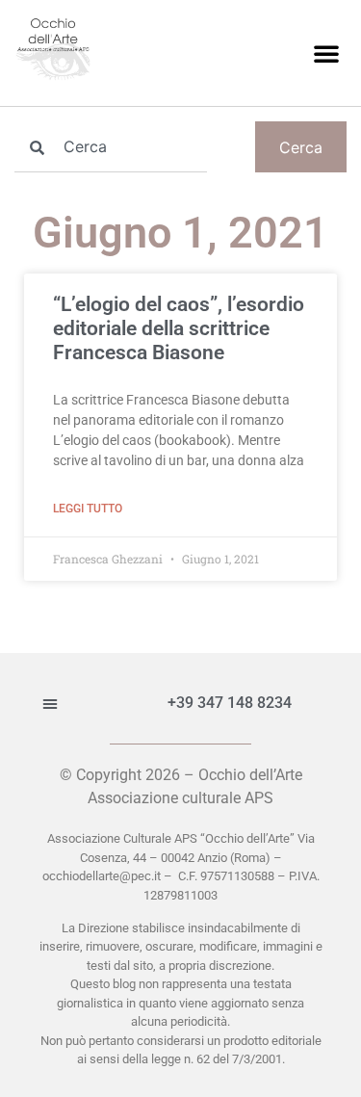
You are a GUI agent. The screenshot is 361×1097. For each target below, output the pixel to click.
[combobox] (110, 146)
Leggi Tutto (87, 508)
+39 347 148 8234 (230, 702)
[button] (326, 53)
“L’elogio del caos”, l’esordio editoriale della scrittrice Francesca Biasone (178, 328)
